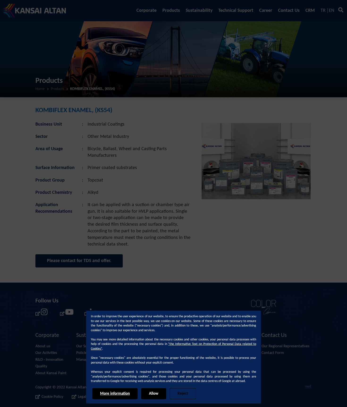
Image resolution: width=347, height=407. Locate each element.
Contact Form (273, 353)
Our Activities (46, 353)
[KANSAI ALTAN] (35, 10)
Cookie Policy (52, 397)
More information (115, 394)
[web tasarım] (308, 387)
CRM (310, 10)
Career (265, 10)
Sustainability (199, 10)
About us (42, 346)
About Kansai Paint (51, 373)
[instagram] (41, 314)
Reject (183, 394)
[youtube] (66, 314)
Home (40, 89)
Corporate (146, 10)
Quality (41, 366)
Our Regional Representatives (285, 346)
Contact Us (289, 10)
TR (323, 10)
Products (171, 10)
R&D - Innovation (49, 360)
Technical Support (235, 10)
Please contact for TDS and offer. (79, 261)
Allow (153, 394)
